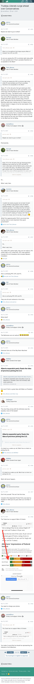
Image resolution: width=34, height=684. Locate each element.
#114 (32, 406)
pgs (7, 282)
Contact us (4, 671)
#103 (31, 74)
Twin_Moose (10, 67)
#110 (32, 314)
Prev (11, 652)
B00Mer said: (6, 429)
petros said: (5, 134)
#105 (31, 156)
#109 (31, 289)
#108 (31, 271)
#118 (32, 517)
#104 (31, 131)
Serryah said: (6, 78)
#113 (32, 366)
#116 (32, 465)
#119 (32, 603)
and (9, 224)
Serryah (8, 37)
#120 (31, 621)
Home (3, 674)
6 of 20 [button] (17, 652)
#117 (32, 492)
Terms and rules (13, 671)
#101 (32, 29)
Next (22, 652)
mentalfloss (5, 11)
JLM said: (5, 199)
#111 (32, 332)
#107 (31, 237)
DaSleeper (9, 399)
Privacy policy (22, 671)
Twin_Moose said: (7, 48)
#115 (32, 426)
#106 (31, 196)
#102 (31, 44)
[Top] (6, 674)
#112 (32, 348)
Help (29, 671)
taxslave (8, 189)
